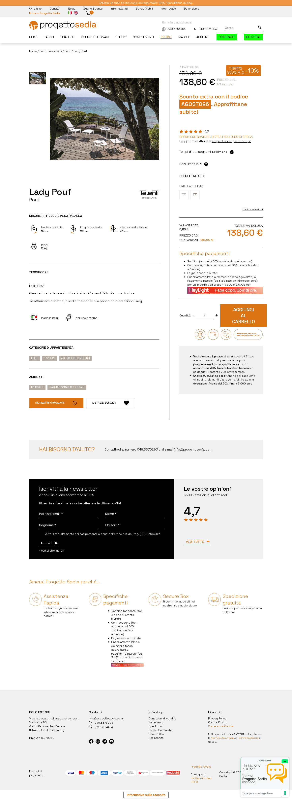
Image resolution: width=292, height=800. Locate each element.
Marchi (184, 37)
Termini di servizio (248, 738)
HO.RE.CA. (253, 37)
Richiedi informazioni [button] (49, 402)
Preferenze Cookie (220, 726)
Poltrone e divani (95, 37)
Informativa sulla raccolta (146, 795)
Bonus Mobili (144, 8)
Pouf (34, 358)
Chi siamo (35, 8)
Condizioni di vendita (162, 718)
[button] (88, 13)
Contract (227, 37)
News (71, 8)
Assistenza (156, 738)
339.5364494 (176, 29)
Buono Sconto (93, 8)
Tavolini (49, 358)
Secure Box (156, 734)
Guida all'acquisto (160, 730)
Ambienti (203, 37)
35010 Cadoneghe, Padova (47, 726)
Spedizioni (155, 726)
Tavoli (49, 37)
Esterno (37, 387)
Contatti (55, 8)
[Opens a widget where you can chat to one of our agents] (265, 777)
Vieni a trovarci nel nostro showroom (53, 718)
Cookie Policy (217, 722)
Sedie (33, 37)
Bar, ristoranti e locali (66, 387)
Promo (166, 37)
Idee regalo (168, 8)
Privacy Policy (217, 718)
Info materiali (119, 8)
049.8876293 (208, 29)
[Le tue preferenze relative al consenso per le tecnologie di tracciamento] (285, 793)
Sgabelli (67, 37)
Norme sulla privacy (222, 738)
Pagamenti (155, 722)
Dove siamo (191, 8)
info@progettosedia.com (106, 718)
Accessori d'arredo (75, 358)
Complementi (143, 37)
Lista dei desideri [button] (104, 402)
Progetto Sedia (201, 766)
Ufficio (121, 37)
